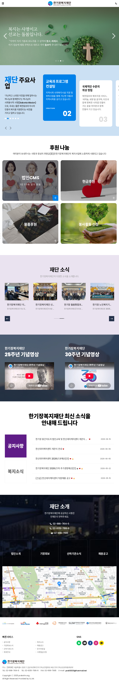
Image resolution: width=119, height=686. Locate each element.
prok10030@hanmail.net (76, 670)
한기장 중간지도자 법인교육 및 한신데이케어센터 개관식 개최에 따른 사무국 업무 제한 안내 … (62, 439)
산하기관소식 (8, 649)
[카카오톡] (101, 643)
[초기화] (114, 591)
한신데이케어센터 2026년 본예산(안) (52, 458)
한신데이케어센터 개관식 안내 (49, 449)
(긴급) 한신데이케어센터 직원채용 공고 (53, 478)
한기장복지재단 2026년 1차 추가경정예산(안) (56, 468)
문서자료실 (41, 649)
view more (50, 115)
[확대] (114, 583)
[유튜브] (85, 643)
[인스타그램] (96, 643)
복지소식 (40, 642)
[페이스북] (90, 643)
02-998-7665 (60, 533)
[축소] (114, 587)
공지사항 (7, 642)
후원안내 (7, 652)
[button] (56, 60)
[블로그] (79, 643)
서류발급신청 (42, 652)
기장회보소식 (8, 645)
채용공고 (40, 645)
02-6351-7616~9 (60, 528)
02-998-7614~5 (60, 523)
